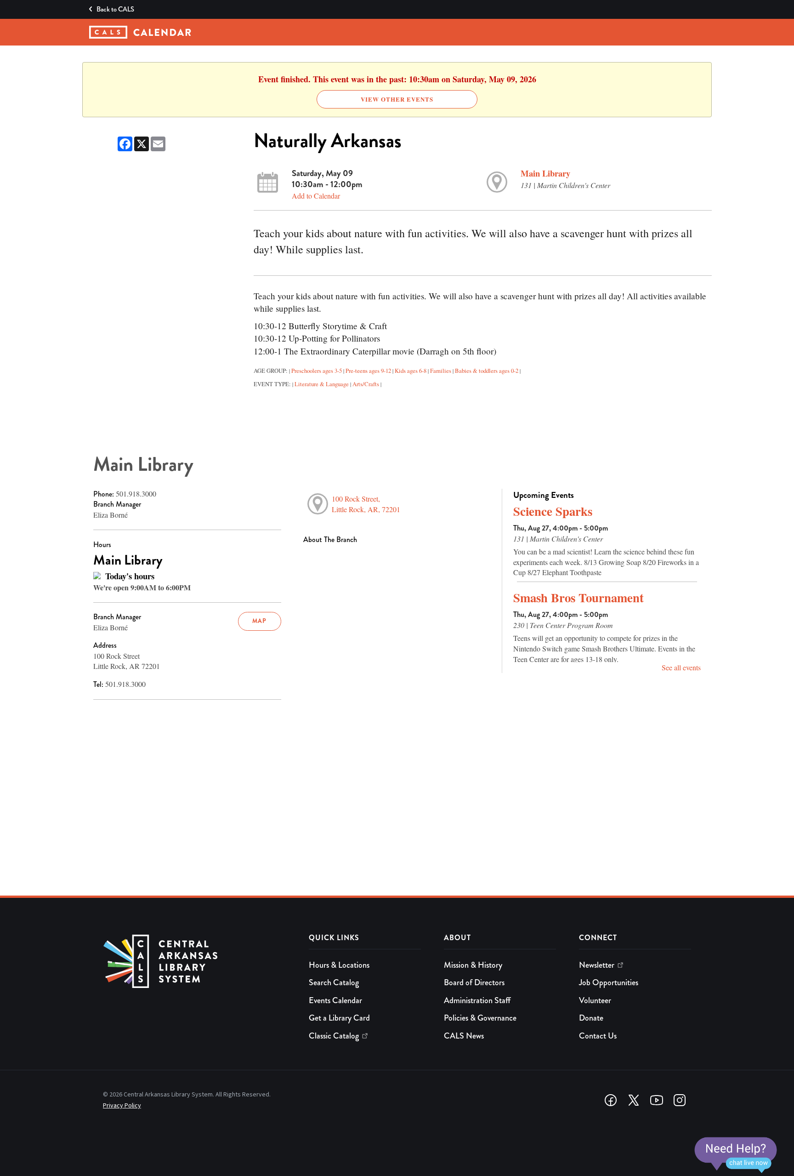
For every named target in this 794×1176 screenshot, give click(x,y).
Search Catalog (334, 982)
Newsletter (596, 965)
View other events (397, 99)
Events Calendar (335, 1000)
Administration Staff (477, 1000)
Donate (591, 1018)
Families (440, 370)
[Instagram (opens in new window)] (679, 1100)
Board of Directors (474, 982)
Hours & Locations (339, 965)
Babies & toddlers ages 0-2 (486, 370)
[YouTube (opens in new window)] (656, 1100)
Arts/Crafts (365, 384)
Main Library (545, 173)
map (259, 621)
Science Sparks (552, 511)
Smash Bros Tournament (578, 597)
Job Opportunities (608, 982)
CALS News (464, 1036)
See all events (681, 667)
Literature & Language (322, 384)
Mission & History (473, 965)
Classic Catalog (334, 1036)
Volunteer (595, 1000)
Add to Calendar (316, 195)
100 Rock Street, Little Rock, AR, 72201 (366, 504)
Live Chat (735, 1155)
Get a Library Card (339, 1018)
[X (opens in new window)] (633, 1100)
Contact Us (598, 1036)
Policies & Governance (480, 1018)
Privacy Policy (122, 1105)
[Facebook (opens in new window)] (610, 1100)
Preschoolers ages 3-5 (316, 370)
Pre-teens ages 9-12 (368, 370)
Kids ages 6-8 (410, 370)
